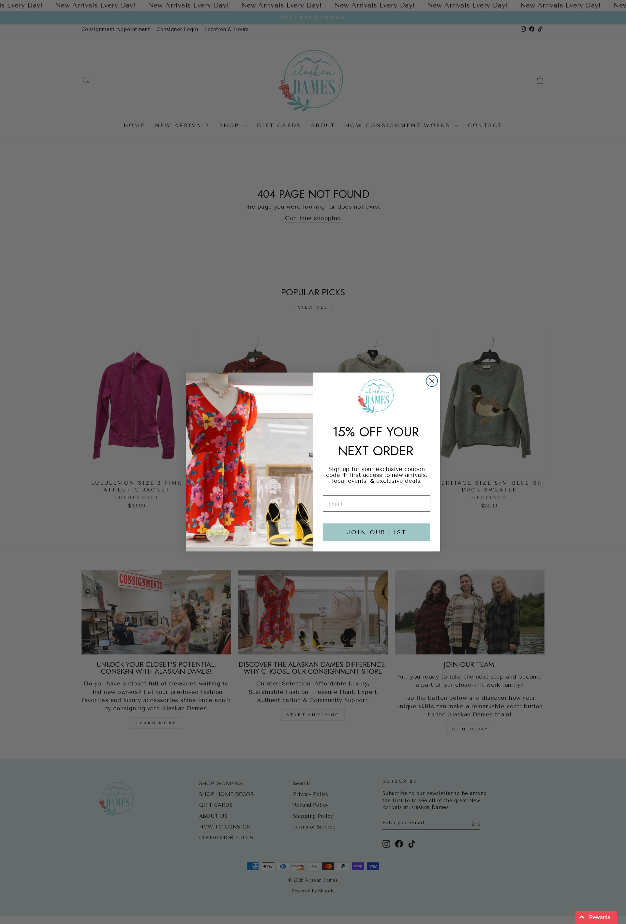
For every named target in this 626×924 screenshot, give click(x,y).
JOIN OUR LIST (377, 532)
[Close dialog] (432, 381)
